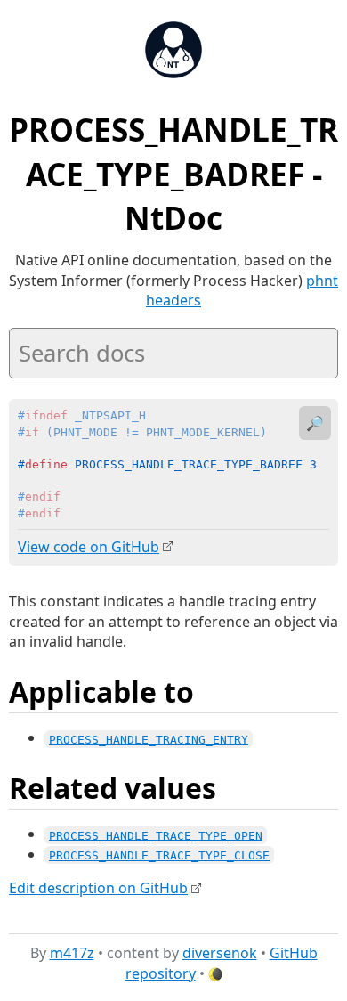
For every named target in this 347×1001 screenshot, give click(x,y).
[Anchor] (213, 690)
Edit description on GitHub (98, 888)
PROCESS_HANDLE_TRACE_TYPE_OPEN (155, 835)
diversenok (219, 953)
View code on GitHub (88, 547)
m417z (72, 953)
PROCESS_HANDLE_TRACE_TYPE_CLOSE (159, 855)
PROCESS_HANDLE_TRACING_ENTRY (148, 738)
